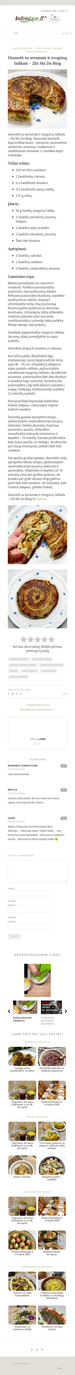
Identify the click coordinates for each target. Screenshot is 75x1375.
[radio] (23, 639)
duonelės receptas (19, 659)
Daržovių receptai (23, 48)
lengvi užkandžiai (18, 677)
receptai (14, 671)
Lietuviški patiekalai (37, 1191)
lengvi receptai (29, 671)
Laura (27, 689)
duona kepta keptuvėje (51, 665)
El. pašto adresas (12, 903)
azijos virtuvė (49, 671)
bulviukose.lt (24, 1363)
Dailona (41, 499)
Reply (64, 766)
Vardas (12, 888)
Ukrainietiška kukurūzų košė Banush (37, 709)
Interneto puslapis (12, 919)
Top (59, 1368)
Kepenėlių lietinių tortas (38, 704)
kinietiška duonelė (41, 659)
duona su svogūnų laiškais (23, 665)
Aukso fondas (43, 48)
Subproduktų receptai (37, 1266)
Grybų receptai (37, 1116)
